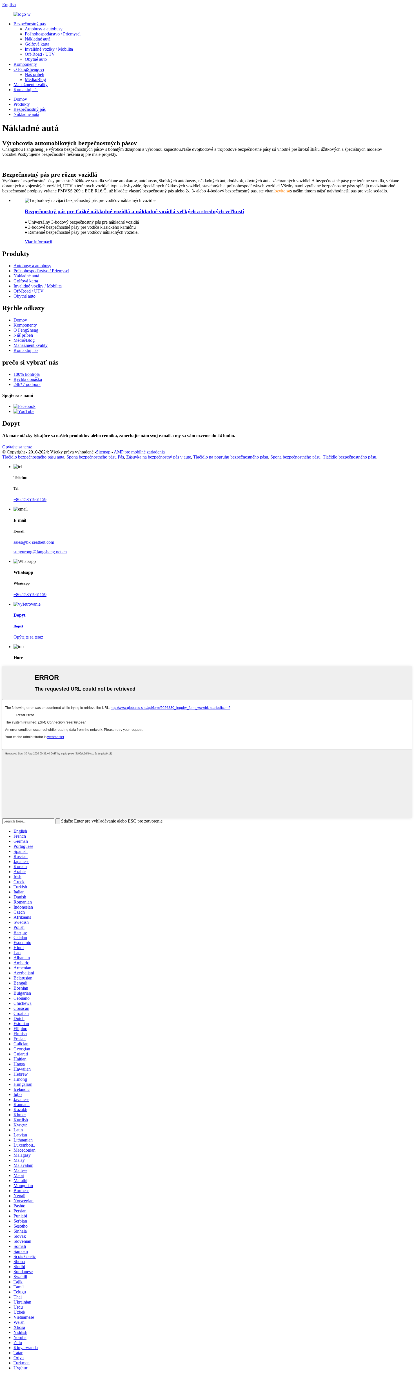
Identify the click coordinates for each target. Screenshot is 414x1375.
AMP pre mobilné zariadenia (139, 452)
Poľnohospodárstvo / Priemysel (53, 34)
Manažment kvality (31, 84)
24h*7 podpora (27, 384)
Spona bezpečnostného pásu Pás (95, 457)
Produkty (22, 104)
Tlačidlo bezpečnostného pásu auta (33, 457)
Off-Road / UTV (40, 54)
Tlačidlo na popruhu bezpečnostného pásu (230, 457)
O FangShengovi (29, 69)
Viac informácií (38, 241)
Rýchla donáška (28, 379)
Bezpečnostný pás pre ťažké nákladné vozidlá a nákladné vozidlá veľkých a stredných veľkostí (134, 211)
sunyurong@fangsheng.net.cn (40, 551)
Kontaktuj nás (26, 89)
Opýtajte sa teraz (17, 446)
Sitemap (103, 452)
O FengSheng (26, 330)
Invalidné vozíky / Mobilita (49, 49)
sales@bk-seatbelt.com (34, 542)
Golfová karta (37, 44)
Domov (20, 99)
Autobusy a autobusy (44, 28)
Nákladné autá (37, 39)
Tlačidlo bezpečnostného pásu (349, 457)
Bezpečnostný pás (30, 23)
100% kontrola (27, 374)
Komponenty (25, 64)
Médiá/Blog (35, 79)
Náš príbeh (34, 74)
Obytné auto (36, 59)
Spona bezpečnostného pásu (295, 457)
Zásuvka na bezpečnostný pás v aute (158, 457)
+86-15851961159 (30, 499)
